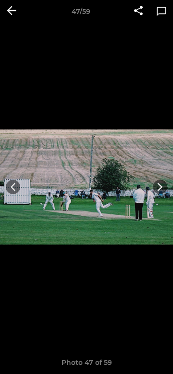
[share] (138, 11)
